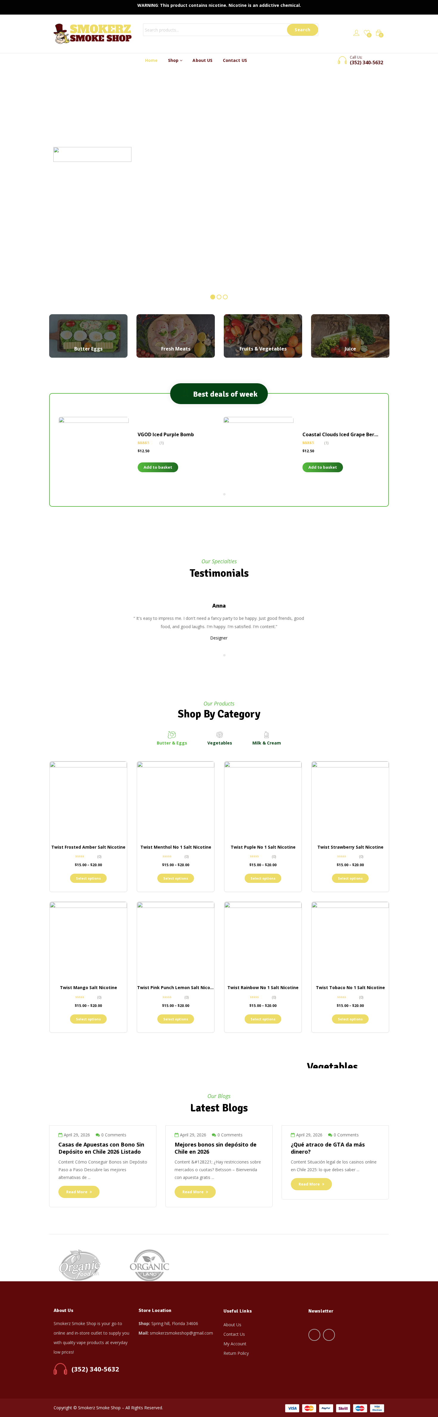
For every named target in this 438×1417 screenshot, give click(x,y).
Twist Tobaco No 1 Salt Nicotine (350, 987)
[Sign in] (356, 34)
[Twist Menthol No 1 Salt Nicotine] (175, 800)
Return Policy (236, 1353)
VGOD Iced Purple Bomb (166, 434)
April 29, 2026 (77, 1135)
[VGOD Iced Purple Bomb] (94, 452)
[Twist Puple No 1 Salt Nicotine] (263, 800)
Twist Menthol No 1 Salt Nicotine (175, 847)
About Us (232, 1324)
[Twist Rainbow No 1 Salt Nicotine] (263, 940)
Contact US (235, 60)
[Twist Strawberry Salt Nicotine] (350, 800)
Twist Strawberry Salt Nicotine (350, 847)
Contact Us (234, 1334)
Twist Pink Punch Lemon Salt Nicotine (178, 987)
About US (202, 60)
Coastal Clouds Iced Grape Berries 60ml (349, 434)
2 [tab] (224, 494)
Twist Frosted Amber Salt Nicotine (88, 847)
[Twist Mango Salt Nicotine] (88, 940)
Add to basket (158, 467)
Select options (88, 878)
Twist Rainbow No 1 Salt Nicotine (263, 987)
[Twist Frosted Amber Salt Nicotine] (88, 800)
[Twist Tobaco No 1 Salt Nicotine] (350, 940)
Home (151, 60)
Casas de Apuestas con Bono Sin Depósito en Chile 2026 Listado (101, 1148)
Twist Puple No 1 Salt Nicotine (263, 847)
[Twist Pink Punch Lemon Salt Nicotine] (175, 940)
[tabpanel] (136, 455)
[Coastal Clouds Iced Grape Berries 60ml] (258, 452)
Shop (174, 60)
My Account (234, 1343)
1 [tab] (216, 494)
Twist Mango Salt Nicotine (88, 987)
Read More (77, 1191)
